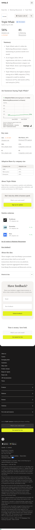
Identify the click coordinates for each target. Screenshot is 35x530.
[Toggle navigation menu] (32, 3)
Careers (3, 356)
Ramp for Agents (5, 371)
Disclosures (24, 518)
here (6, 512)
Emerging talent (5, 359)
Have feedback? (6, 247)
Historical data (5, 274)
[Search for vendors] (31, 16)
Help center (4, 365)
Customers (4, 362)
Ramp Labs (4, 374)
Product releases (5, 368)
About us (3, 353)
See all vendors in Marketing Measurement (13, 241)
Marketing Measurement (16, 10)
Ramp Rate (4, 10)
